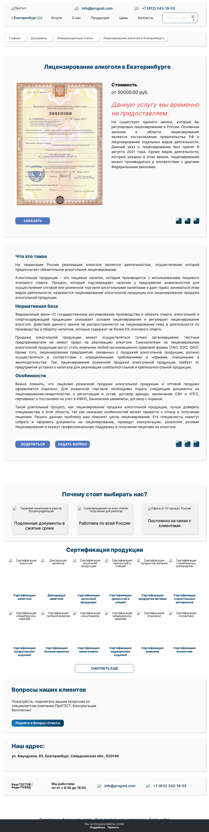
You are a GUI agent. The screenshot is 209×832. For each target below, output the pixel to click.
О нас (76, 18)
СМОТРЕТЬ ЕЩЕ (104, 668)
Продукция (100, 18)
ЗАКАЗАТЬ (32, 221)
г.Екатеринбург (24, 18)
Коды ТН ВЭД (21, 787)
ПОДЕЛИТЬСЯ (33, 444)
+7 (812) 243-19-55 (158, 8)
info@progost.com (97, 8)
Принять (113, 827)
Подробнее (97, 827)
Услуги (56, 18)
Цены (123, 18)
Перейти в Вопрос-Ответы (38, 723)
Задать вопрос (72, 444)
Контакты (145, 18)
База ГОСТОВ (21, 784)
